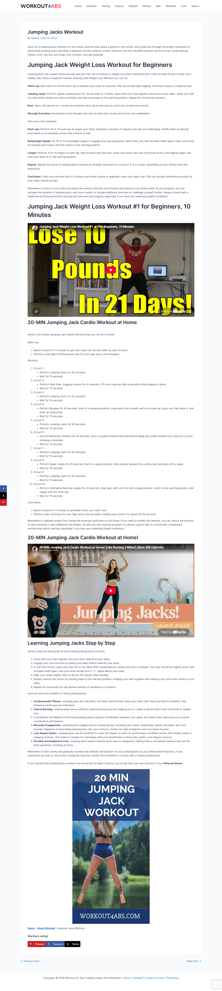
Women (147, 6)
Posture (119, 6)
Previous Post (30, 961)
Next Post (194, 961)
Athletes (133, 6)
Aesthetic (91, 6)
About (127, 977)
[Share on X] (3, 495)
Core (184, 6)
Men (158, 6)
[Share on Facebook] (3, 488)
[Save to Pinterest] (3, 502)
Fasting (106, 6)
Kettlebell (171, 6)
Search (195, 6)
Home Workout (46, 928)
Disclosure (173, 977)
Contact (149, 977)
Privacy (160, 977)
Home (78, 6)
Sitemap (137, 977)
